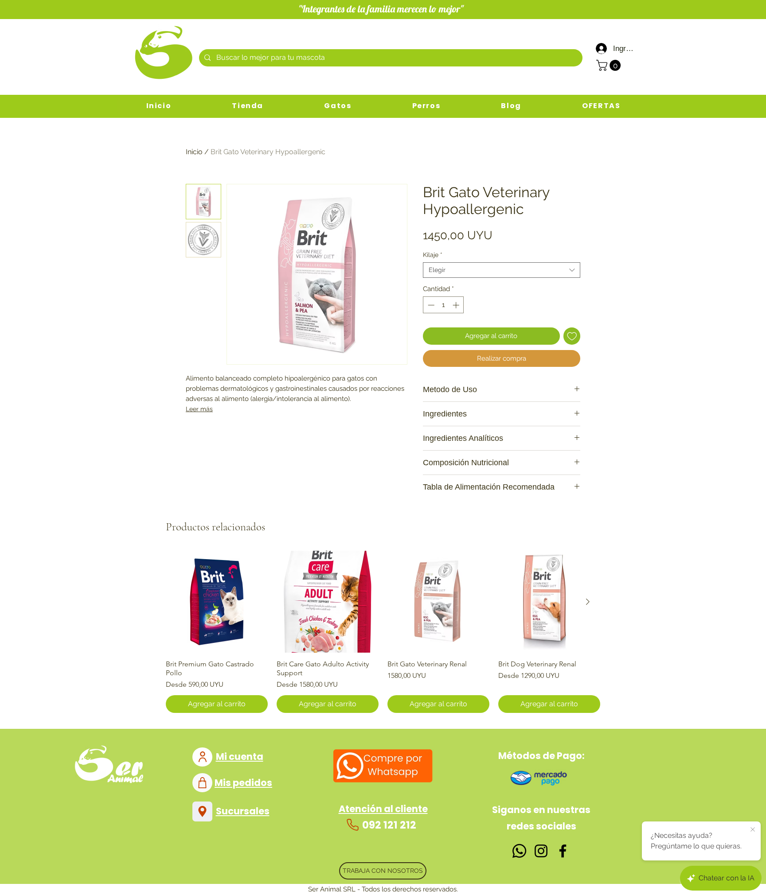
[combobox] (501, 270)
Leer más (199, 408)
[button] (609, 65)
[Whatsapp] (519, 851)
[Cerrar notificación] (752, 830)
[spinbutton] (443, 305)
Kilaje (432, 254)
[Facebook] (562, 851)
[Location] (202, 811)
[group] (383, 632)
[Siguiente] (587, 601)
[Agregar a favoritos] (572, 336)
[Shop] (202, 782)
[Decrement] (430, 305)
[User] (202, 757)
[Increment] (457, 305)
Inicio (194, 152)
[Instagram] (541, 851)
